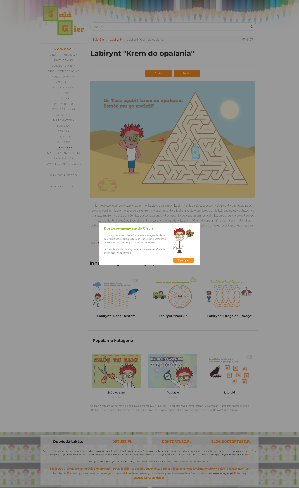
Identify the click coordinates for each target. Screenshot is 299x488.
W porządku (183, 260)
